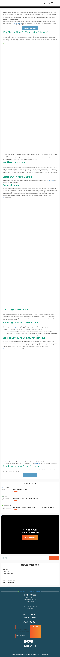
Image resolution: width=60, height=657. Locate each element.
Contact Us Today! (30, 475)
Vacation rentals (16, 344)
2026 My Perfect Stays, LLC (18, 654)
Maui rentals (37, 463)
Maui (19, 16)
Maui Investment (8, 574)
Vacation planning (9, 580)
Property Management (10, 576)
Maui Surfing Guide (20, 490)
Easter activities (20, 166)
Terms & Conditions (44, 654)
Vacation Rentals (8, 582)
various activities (18, 23)
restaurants (51, 180)
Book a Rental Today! (30, 28)
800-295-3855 (30, 617)
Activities (6, 570)
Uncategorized (8, 578)
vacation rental (11, 25)
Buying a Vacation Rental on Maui (26, 499)
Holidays (6, 572)
